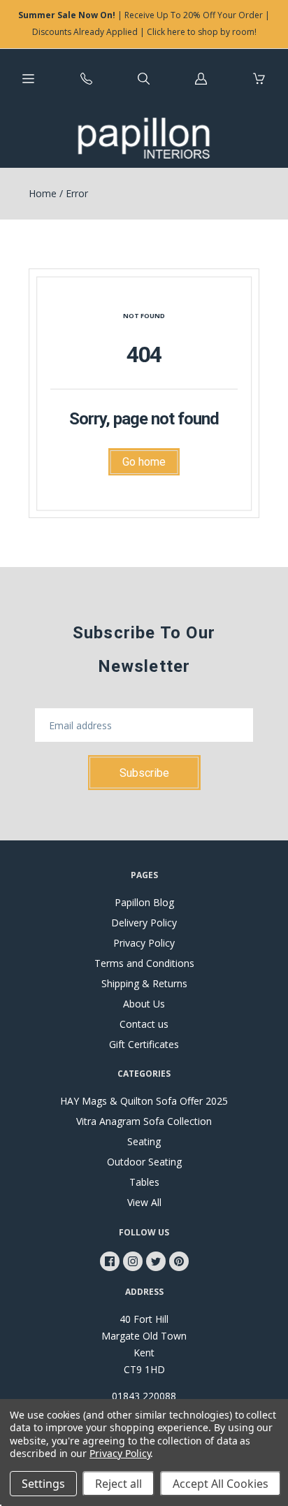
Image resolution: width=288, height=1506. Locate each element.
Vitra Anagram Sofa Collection (144, 1121)
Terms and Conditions (144, 963)
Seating (144, 1141)
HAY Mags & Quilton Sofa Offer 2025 (144, 1100)
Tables (144, 1182)
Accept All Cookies (220, 1483)
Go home (144, 461)
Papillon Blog (144, 902)
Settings (43, 1483)
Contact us (144, 1024)
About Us (144, 1003)
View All (144, 1202)
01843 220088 (144, 1396)
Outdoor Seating (144, 1161)
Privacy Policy (144, 942)
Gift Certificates (144, 1044)
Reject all (118, 1483)
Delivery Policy (144, 922)
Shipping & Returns (144, 983)
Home (43, 193)
